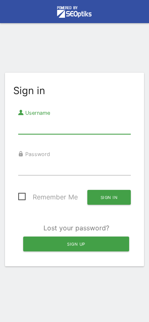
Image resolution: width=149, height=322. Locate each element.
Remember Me (55, 197)
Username (37, 113)
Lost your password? (76, 228)
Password (37, 154)
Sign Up (76, 244)
